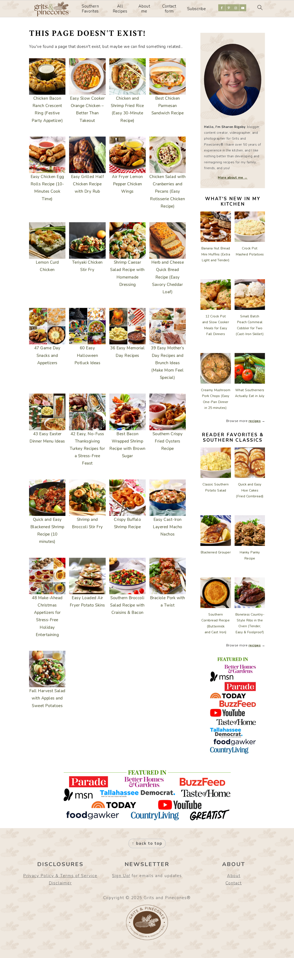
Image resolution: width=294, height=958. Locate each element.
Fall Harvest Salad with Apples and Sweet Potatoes (47, 698)
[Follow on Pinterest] (228, 7)
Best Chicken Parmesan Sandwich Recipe (168, 106)
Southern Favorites (90, 9)
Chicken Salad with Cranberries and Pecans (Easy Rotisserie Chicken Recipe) (167, 191)
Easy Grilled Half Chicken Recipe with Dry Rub (87, 184)
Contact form (169, 9)
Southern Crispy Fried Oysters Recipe (168, 441)
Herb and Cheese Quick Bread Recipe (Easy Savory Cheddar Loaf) (167, 277)
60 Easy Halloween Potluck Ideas (87, 355)
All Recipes (120, 9)
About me (144, 9)
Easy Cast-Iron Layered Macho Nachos (167, 527)
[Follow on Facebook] (221, 7)
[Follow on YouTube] (242, 7)
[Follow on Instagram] (235, 7)
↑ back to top (147, 843)
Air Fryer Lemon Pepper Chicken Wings (127, 184)
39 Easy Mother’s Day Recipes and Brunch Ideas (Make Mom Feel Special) (167, 362)
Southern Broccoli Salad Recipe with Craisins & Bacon (127, 605)
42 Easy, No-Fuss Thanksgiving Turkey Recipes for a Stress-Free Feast (87, 448)
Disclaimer (60, 883)
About (233, 876)
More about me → (233, 177)
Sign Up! (121, 876)
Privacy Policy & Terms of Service (60, 876)
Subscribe (196, 8)
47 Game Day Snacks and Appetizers (47, 355)
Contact (234, 883)
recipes (255, 421)
